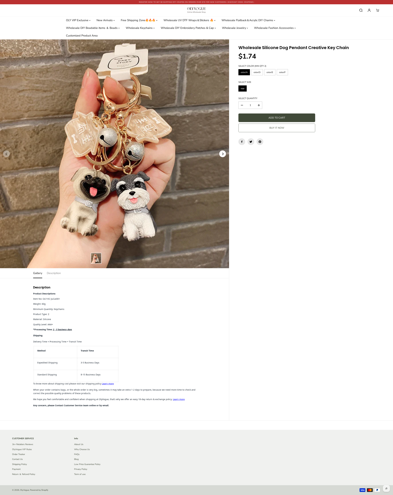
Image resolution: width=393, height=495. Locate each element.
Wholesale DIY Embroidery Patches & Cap (188, 28)
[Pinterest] (260, 141)
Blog (76, 459)
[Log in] (369, 10)
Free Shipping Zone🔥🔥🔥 (138, 20)
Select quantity (247, 98)
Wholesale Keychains (139, 28)
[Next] (222, 153)
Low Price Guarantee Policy (87, 464)
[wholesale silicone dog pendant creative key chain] (114, 153)
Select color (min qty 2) (252, 66)
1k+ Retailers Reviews (22, 444)
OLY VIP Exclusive (77, 20)
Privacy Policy (80, 469)
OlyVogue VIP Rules (22, 449)
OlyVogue (24, 490)
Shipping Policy (19, 464)
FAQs (77, 454)
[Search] (361, 10)
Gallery (37, 273)
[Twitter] (250, 141)
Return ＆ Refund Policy (23, 474)
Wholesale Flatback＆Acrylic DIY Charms (248, 20)
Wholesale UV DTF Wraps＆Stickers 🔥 (188, 20)
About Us (78, 444)
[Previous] (6, 153)
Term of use (80, 474)
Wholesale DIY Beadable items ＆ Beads (92, 28)
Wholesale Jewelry (234, 28)
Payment (16, 469)
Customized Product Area (82, 35)
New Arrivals (105, 20)
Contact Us (17, 459)
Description (54, 273)
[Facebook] (241, 141)
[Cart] (377, 10)
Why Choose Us (82, 449)
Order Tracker (18, 454)
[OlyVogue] (196, 10)
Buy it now (276, 128)
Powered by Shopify (39, 490)
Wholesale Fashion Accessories (274, 28)
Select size (244, 82)
